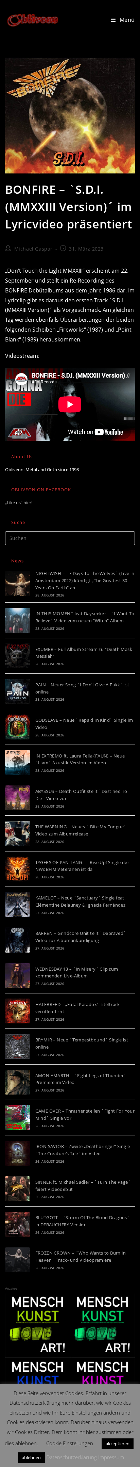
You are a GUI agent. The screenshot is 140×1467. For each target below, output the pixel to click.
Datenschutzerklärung (71, 1457)
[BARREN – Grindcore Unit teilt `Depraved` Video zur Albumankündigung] (17, 939)
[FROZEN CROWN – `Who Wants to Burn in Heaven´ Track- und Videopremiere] (17, 1259)
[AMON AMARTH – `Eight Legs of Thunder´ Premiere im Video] (17, 1082)
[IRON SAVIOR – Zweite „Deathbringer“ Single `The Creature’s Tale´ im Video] (17, 1153)
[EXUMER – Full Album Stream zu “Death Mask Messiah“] (17, 655)
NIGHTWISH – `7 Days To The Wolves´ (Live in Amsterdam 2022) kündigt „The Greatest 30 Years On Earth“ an (85, 580)
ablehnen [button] (31, 1457)
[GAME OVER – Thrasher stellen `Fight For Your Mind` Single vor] (17, 1117)
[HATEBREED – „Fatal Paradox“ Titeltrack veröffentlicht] (17, 1011)
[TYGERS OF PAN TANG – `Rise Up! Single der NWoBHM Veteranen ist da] (17, 869)
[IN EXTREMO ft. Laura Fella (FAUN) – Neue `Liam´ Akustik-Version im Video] (17, 762)
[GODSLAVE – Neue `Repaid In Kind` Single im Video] (17, 726)
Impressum (111, 1457)
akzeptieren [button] (117, 1443)
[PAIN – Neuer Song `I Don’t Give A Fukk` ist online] (17, 691)
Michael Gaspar (33, 248)
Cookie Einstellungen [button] (69, 1443)
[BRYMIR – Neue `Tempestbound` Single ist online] (17, 1046)
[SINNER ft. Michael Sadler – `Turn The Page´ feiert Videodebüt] (17, 1188)
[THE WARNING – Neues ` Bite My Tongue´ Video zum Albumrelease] (17, 833)
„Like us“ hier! (18, 502)
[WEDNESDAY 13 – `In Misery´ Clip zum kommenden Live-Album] (17, 975)
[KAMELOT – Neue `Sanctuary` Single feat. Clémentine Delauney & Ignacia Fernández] (17, 904)
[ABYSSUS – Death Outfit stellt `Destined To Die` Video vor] (17, 797)
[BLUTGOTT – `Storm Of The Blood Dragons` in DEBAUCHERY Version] (17, 1224)
